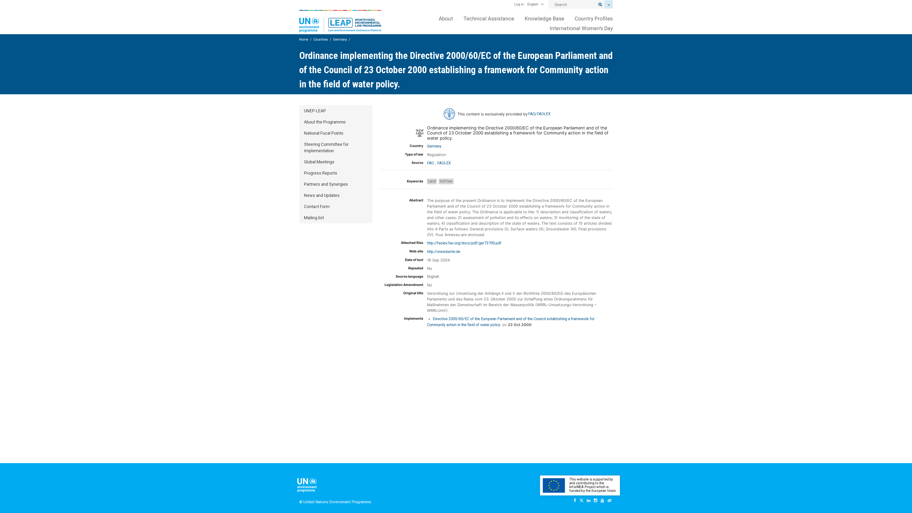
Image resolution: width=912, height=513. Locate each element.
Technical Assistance (488, 19)
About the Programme (325, 121)
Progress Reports (320, 173)
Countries (321, 39)
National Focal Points (323, 133)
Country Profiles (594, 19)
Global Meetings (319, 161)
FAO (531, 114)
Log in (519, 4)
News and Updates (322, 195)
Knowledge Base (544, 19)
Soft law (446, 181)
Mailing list (314, 217)
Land (432, 181)
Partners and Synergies (326, 184)
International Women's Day (581, 28)
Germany (340, 39)
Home (303, 39)
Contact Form (317, 206)
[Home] (340, 21)
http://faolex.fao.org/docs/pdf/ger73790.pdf (464, 243)
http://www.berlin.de (443, 251)
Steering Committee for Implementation (326, 147)
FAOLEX (544, 114)
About (446, 19)
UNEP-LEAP (315, 110)
